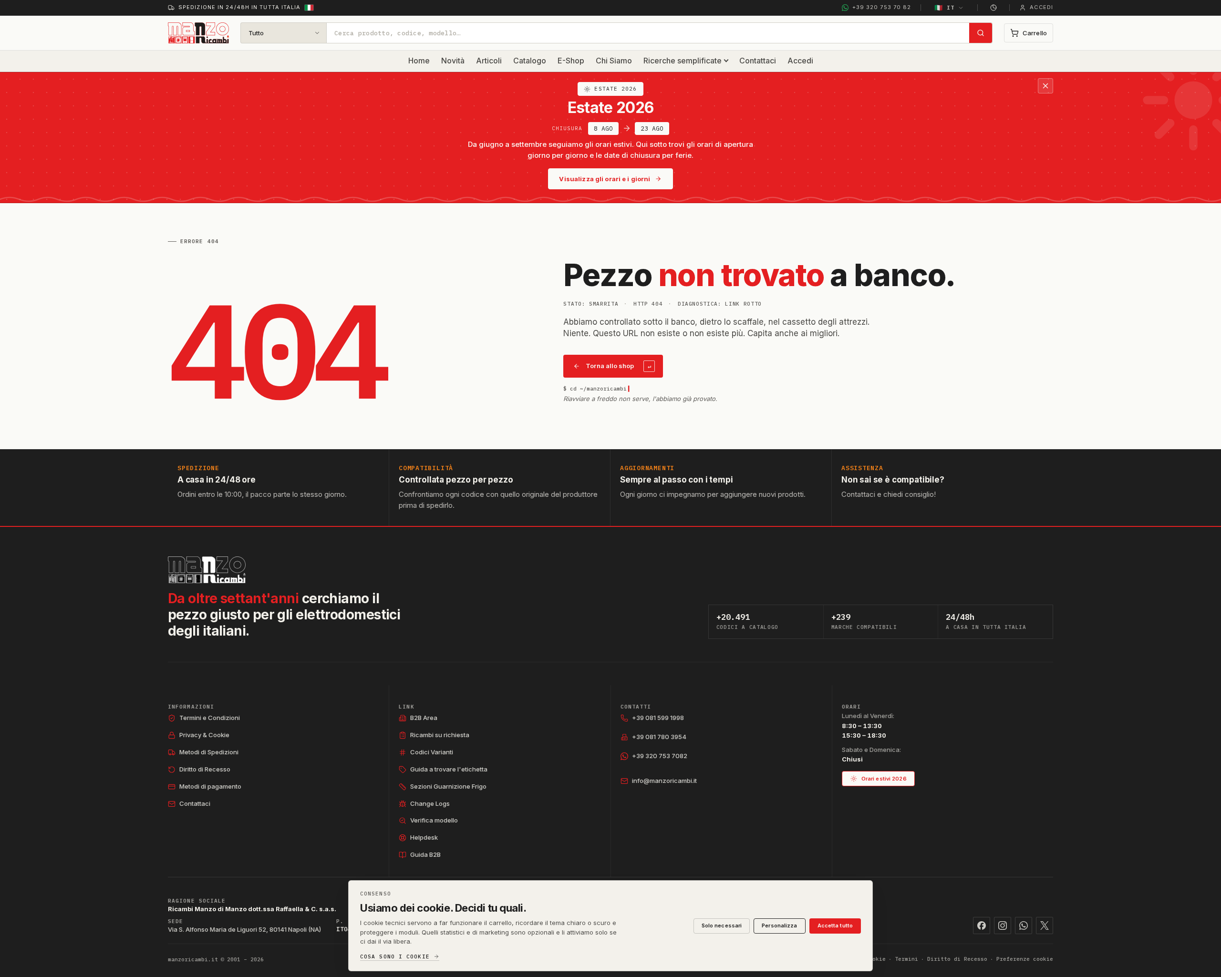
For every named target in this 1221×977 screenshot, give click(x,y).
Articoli (489, 60)
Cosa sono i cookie (395, 957)
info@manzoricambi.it (664, 780)
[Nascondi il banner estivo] (1045, 85)
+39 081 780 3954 (659, 736)
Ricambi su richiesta (439, 735)
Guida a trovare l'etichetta (448, 769)
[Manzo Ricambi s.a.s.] (207, 569)
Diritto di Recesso (204, 769)
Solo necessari (722, 925)
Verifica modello (434, 820)
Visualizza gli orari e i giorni (604, 179)
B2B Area (423, 717)
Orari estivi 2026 (884, 778)
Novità (453, 60)
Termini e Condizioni (209, 717)
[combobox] (648, 33)
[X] (1044, 925)
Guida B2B (425, 854)
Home (419, 60)
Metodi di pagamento (210, 786)
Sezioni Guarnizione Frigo (448, 786)
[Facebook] (981, 925)
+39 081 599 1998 (658, 717)
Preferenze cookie (1024, 959)
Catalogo (529, 60)
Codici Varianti (431, 752)
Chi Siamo (614, 60)
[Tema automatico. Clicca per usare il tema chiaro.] (993, 7)
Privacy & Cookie (204, 735)
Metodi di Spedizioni (208, 752)
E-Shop (571, 60)
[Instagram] (1002, 925)
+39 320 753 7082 (659, 756)
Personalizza (779, 925)
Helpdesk (424, 837)
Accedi (800, 60)
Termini (906, 959)
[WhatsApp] (1023, 925)
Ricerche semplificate (682, 60)
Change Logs (430, 803)
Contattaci (757, 60)
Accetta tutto (835, 925)
